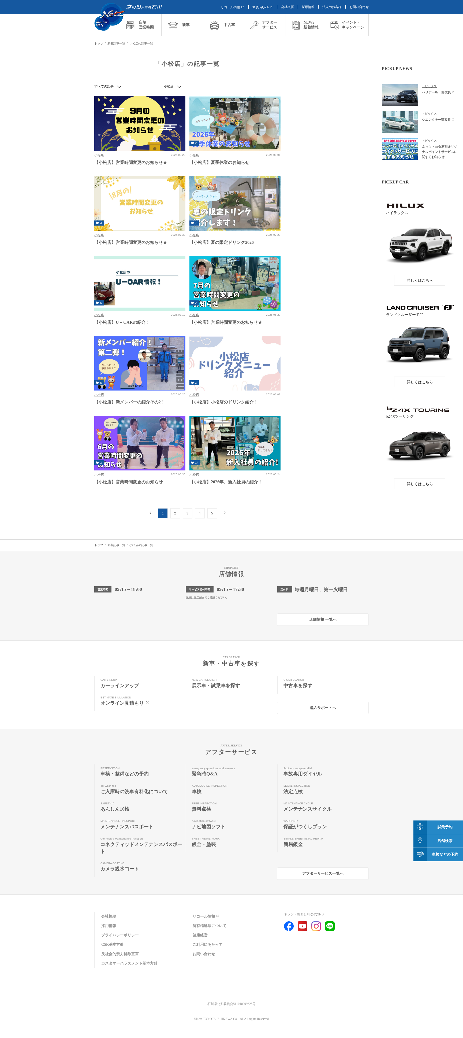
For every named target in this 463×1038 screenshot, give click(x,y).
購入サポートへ (323, 708)
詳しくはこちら (420, 280)
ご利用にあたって (208, 945)
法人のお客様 (332, 7)
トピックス (429, 86)
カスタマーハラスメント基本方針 (129, 963)
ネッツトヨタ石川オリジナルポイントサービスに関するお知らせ (439, 152)
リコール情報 (230, 7)
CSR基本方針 (112, 945)
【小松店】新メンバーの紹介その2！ (129, 402)
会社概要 (287, 7)
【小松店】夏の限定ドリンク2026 (221, 242)
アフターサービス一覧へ (322, 873)
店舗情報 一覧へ (323, 619)
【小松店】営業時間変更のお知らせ (128, 482)
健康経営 (200, 935)
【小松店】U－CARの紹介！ (122, 322)
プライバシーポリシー (120, 935)
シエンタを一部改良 (436, 120)
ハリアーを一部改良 (436, 92)
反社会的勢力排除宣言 (120, 954)
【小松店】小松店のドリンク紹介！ (223, 402)
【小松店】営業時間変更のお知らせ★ (130, 162)
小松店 (99, 155)
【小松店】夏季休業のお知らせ (219, 162)
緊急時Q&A (260, 7)
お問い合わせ (359, 7)
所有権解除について (209, 926)
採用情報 (308, 7)
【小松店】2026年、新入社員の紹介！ (225, 482)
